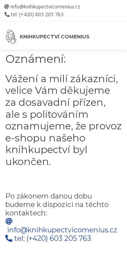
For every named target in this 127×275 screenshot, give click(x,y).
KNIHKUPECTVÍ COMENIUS (53, 36)
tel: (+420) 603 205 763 (37, 14)
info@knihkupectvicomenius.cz (44, 6)
